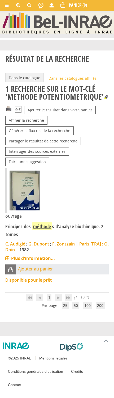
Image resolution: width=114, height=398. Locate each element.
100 (87, 305)
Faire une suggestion (27, 161)
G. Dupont (38, 244)
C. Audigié (15, 244)
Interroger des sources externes (37, 151)
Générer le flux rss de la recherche (39, 130)
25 (65, 305)
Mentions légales (53, 358)
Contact (14, 385)
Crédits (77, 371)
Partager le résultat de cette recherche (43, 140)
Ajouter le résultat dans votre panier (60, 109)
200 (100, 305)
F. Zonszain (63, 244)
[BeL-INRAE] (57, 23)
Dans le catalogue (24, 77)
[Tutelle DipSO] (84, 347)
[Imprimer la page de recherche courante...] (8, 108)
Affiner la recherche (26, 120)
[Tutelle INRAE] (29, 345)
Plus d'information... (33, 258)
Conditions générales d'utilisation (35, 371)
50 (76, 305)
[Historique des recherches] (41, 5)
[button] (10, 269)
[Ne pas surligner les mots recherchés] (106, 97)
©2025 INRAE (19, 358)
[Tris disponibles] (18, 110)
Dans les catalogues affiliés (73, 78)
